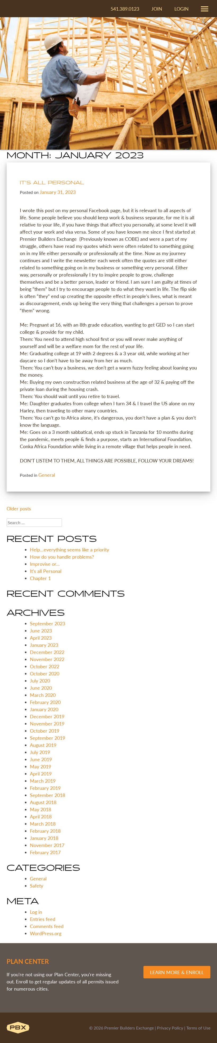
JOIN (156, 8)
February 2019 (45, 788)
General (46, 474)
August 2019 (43, 745)
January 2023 (44, 644)
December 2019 (47, 716)
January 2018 (44, 838)
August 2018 (43, 802)
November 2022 (47, 659)
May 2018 (40, 809)
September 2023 (47, 623)
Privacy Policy (170, 1028)
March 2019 (43, 780)
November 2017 (47, 845)
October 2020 (44, 673)
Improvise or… (45, 563)
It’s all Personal (52, 183)
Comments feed (47, 926)
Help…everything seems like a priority (69, 549)
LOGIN (181, 8)
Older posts (19, 508)
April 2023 (41, 637)
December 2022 (47, 652)
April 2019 (41, 773)
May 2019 (40, 766)
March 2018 (43, 823)
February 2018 (45, 830)
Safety (36, 885)
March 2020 (43, 695)
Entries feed (42, 919)
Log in (36, 911)
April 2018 (41, 816)
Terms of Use (198, 1028)
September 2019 (47, 737)
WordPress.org (45, 933)
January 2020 (44, 709)
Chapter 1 (40, 578)
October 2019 (44, 730)
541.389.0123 (125, 8)
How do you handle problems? (62, 556)
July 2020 (40, 680)
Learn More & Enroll (177, 972)
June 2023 (41, 630)
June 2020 (41, 687)
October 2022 (44, 666)
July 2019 (40, 752)
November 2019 (47, 723)
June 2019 (41, 759)
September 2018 (47, 795)
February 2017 (45, 852)
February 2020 (45, 702)
